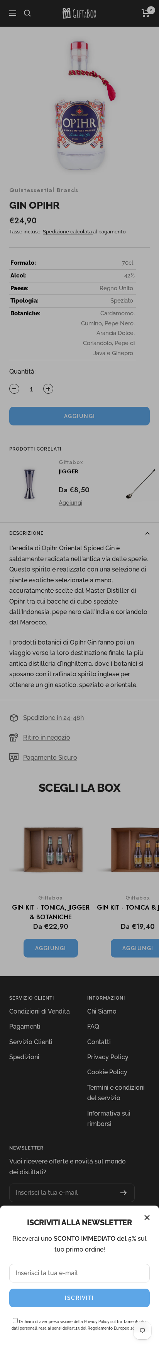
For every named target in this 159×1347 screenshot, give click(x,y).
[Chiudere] (147, 1217)
